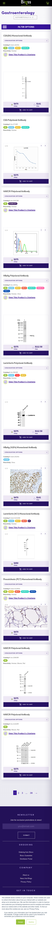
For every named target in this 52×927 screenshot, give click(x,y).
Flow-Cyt (12, 203)
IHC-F (24, 288)
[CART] (47, 4)
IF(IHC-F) (40, 288)
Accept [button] (20, 922)
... (26, 792)
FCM (17, 375)
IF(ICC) (6, 291)
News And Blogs (26, 878)
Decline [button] (31, 922)
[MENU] (4, 3)
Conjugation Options (13, 40)
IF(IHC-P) (25, 48)
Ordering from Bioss (26, 852)
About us (26, 875)
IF (29, 521)
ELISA (11, 48)
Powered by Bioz (14, 69)
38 (31, 792)
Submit (26, 835)
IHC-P (18, 48)
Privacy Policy (26, 882)
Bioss (26, 3)
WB (5, 48)
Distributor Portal (26, 859)
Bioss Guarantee (26, 855)
